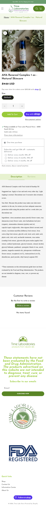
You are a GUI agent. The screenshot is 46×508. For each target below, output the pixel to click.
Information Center (9, 487)
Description (16, 177)
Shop (3, 481)
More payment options (33, 119)
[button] (37, 8)
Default (7, 97)
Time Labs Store (19, 503)
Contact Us (6, 484)
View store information (13, 135)
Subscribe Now (23, 393)
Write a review (23, 306)
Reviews (31, 177)
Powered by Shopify (31, 503)
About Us (5, 490)
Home (6, 17)
